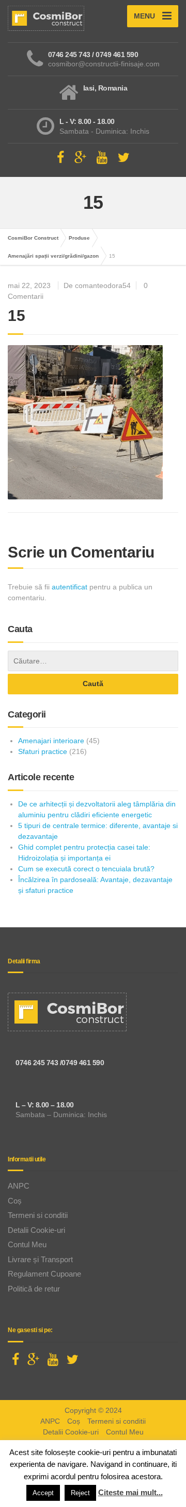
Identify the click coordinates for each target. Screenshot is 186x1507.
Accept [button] (43, 1493)
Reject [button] (80, 1493)
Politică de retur (34, 1288)
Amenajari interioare (51, 741)
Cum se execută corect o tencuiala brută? (86, 869)
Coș (15, 1200)
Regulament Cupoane (44, 1273)
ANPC (18, 1185)
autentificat (69, 587)
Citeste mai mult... (130, 1492)
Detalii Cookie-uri (36, 1230)
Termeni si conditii (38, 1215)
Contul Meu (27, 1244)
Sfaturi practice (42, 751)
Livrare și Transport (40, 1259)
